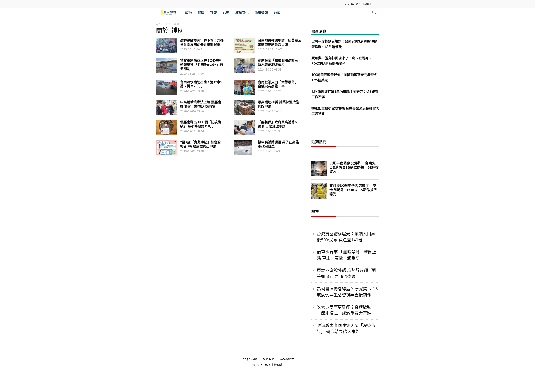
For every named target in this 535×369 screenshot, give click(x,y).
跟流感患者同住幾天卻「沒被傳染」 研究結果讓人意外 (346, 328)
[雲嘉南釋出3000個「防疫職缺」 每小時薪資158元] (166, 127)
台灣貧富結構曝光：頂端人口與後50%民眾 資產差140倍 (346, 237)
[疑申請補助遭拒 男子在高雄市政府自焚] (243, 147)
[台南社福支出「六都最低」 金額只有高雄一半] (244, 87)
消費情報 (261, 12)
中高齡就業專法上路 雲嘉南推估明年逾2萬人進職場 (200, 104)
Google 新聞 (249, 359)
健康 (201, 12)
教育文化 (242, 12)
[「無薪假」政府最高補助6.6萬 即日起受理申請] (244, 127)
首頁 (158, 24)
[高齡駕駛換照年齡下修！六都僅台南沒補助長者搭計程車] (166, 45)
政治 (188, 12)
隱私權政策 (287, 359)
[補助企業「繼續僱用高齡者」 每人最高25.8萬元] (244, 65)
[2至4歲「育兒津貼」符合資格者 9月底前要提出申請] (166, 147)
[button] (374, 13)
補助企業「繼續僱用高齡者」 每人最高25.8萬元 (279, 62)
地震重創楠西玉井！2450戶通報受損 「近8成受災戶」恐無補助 (201, 64)
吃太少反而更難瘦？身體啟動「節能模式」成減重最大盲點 (344, 310)
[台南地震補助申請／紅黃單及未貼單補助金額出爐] (244, 45)
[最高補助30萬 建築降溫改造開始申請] (244, 107)
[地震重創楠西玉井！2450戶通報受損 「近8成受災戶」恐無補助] (166, 65)
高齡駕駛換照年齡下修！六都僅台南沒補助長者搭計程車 (202, 42)
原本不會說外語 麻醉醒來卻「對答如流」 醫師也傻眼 (346, 273)
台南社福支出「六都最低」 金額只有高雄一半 (278, 84)
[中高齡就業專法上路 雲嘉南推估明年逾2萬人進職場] (166, 107)
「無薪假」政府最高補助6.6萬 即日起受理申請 (278, 124)
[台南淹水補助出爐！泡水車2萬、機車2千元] (166, 87)
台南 (277, 12)
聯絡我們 (268, 359)
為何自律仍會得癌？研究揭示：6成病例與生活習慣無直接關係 (347, 292)
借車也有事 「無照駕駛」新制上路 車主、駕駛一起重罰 (346, 255)
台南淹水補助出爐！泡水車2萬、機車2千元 (201, 84)
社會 (213, 12)
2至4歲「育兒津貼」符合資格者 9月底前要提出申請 (200, 144)
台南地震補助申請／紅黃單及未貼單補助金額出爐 (279, 42)
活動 (226, 12)
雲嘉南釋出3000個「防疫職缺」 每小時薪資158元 (200, 124)
